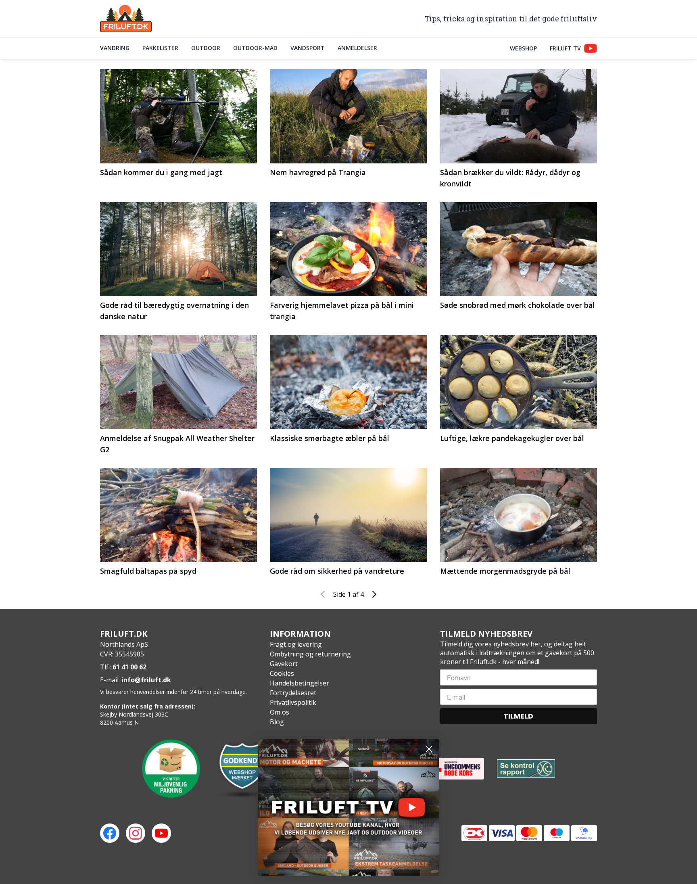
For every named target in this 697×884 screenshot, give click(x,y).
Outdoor (205, 48)
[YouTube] (161, 833)
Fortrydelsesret (293, 692)
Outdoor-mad (255, 48)
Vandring (114, 48)
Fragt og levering (296, 644)
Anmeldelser (357, 48)
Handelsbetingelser (299, 683)
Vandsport (307, 48)
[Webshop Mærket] (242, 769)
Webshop (523, 48)
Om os (279, 712)
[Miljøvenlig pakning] (171, 769)
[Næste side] (374, 594)
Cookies (282, 673)
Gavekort (284, 663)
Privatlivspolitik (293, 702)
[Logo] (126, 18)
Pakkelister (160, 48)
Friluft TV (565, 48)
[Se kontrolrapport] (526, 768)
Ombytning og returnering (310, 654)
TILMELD (518, 716)
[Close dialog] (429, 749)
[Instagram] (135, 833)
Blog (277, 721)
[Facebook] (109, 833)
